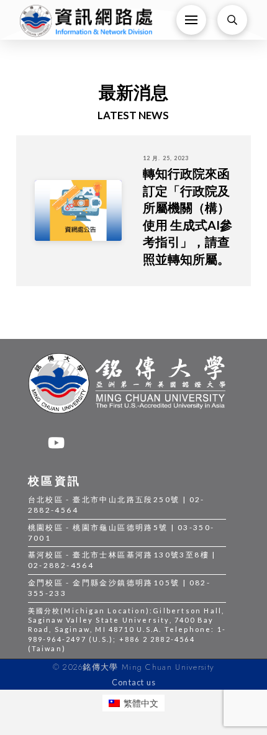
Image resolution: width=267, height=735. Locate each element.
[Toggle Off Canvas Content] (191, 20)
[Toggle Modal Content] (232, 20)
